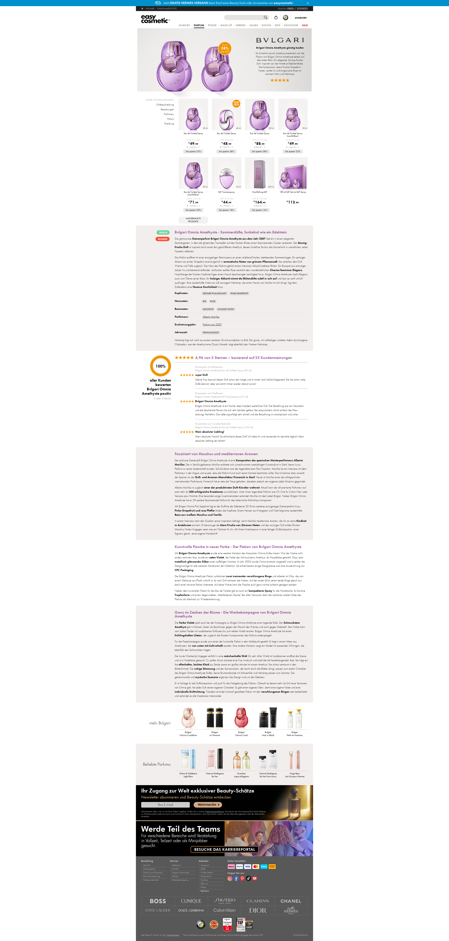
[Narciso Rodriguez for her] (215, 759)
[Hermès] (291, 910)
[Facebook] (236, 878)
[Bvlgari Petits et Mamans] (295, 718)
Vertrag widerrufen (151, 880)
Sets (277, 25)
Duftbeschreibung (165, 104)
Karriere (205, 891)
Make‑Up (226, 25)
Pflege (212, 25)
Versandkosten (173, 935)
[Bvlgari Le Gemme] (215, 718)
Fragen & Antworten (180, 872)
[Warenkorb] (276, 17)
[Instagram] (230, 878)
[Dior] (257, 910)
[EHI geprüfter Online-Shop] (214, 925)
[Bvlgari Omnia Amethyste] (194, 59)
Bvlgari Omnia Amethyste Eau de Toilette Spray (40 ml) (223, 370)
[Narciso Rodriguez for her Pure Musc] (268, 759)
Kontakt (175, 868)
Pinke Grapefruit (239, 293)
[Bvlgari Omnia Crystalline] (188, 718)
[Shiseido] (224, 901)
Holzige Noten (225, 309)
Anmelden (301, 17)
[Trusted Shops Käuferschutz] (285, 17)
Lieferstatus (176, 865)
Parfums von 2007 (212, 324)
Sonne (266, 25)
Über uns (204, 883)
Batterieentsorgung (180, 880)
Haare (253, 25)
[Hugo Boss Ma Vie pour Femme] (295, 759)
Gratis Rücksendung (151, 876)
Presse (203, 887)
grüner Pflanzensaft (215, 293)
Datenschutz (206, 876)
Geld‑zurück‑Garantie (152, 872)
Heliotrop (208, 309)
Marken (184, 25)
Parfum (199, 25)
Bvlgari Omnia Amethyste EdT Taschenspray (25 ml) (221, 396)
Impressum (205, 865)
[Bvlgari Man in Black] (268, 718)
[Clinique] (191, 901)
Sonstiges (291, 25)
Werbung (169, 123)
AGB (203, 868)
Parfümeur (169, 114)
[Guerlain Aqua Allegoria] (241, 759)
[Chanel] (291, 901)
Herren (241, 25)
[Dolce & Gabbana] (191, 910)
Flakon (170, 118)
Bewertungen (167, 109)
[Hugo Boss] (158, 901)
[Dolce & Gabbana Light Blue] (188, 759)
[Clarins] (257, 901)
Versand (146, 865)
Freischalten (207, 805)
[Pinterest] (242, 878)
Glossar (175, 876)
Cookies (204, 880)
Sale (305, 25)
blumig (162, 239)
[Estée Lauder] (158, 910)
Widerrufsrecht (207, 872)
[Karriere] (224, 838)
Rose (212, 301)
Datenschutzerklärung (214, 811)
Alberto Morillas (211, 316)
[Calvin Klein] (224, 910)
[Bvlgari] (280, 40)
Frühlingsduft (211, 332)
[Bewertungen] (280, 80)
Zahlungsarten (149, 868)
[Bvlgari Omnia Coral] (241, 718)
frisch (163, 232)
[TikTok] (249, 878)
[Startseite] (142, 8)
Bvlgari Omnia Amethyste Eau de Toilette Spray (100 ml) (224, 427)
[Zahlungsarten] (267, 866)
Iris (204, 301)
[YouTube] (255, 878)
